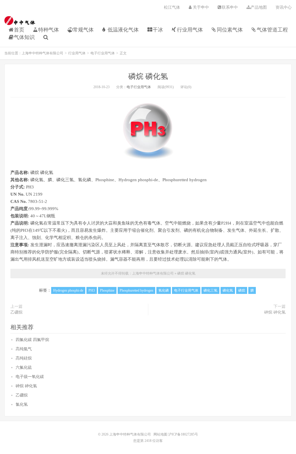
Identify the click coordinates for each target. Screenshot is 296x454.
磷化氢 (228, 290)
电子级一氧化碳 (30, 377)
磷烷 (241, 290)
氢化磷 (163, 290)
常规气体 (83, 30)
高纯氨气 (24, 349)
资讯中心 (283, 7)
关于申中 (201, 7)
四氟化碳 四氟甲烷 (32, 340)
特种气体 (48, 30)
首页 (19, 30)
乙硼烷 (16, 312)
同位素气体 (230, 30)
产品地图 (259, 7)
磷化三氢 (210, 290)
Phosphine (107, 290)
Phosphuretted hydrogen (136, 290)
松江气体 (172, 7)
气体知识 (24, 37)
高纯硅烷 (24, 358)
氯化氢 (22, 404)
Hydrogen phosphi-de (68, 290)
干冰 (158, 30)
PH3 (91, 290)
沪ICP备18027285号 (182, 434)
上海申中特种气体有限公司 (20, 20)
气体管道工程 (272, 30)
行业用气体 (190, 30)
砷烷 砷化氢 (275, 312)
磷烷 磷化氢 (148, 76)
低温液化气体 (123, 30)
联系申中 (230, 7)
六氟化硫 (24, 367)
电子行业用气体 (102, 53)
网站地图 (160, 434)
